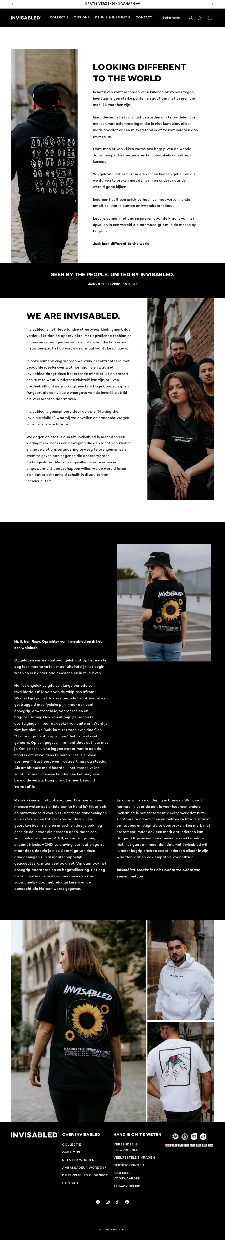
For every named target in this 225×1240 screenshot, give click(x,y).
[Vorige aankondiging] (12, 4)
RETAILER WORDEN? (79, 1160)
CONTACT (70, 1183)
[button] (191, 18)
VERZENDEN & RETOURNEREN (126, 1147)
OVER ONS (71, 1152)
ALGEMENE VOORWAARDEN (127, 1176)
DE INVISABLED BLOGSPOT (85, 1175)
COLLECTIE (71, 1145)
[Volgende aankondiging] (212, 4)
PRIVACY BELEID (127, 1186)
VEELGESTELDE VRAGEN (134, 1157)
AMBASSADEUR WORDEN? (84, 1168)
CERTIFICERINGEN (128, 1165)
